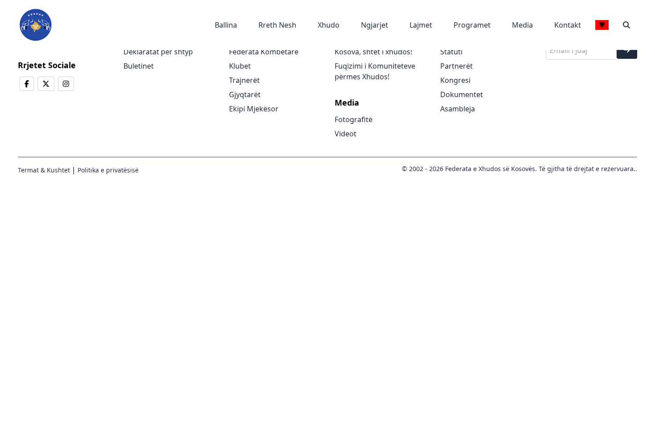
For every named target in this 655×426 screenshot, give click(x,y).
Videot (345, 134)
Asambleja (457, 109)
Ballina (226, 25)
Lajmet (420, 25)
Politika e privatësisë (107, 170)
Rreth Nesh (277, 25)
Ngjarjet (374, 25)
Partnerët (456, 66)
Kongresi (455, 80)
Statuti (451, 52)
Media (522, 25)
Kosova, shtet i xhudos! (373, 52)
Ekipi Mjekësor (253, 109)
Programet (472, 25)
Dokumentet (461, 94)
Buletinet (138, 66)
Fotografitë (354, 119)
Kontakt (567, 25)
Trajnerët (244, 80)
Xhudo (329, 25)
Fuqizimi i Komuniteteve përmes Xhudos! (375, 71)
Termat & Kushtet (44, 170)
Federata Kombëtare (264, 52)
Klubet (240, 66)
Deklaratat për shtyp (158, 52)
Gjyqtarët (245, 94)
